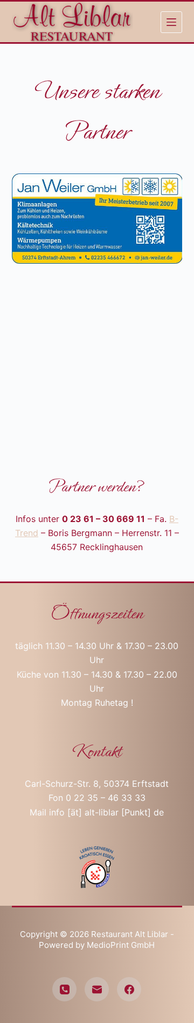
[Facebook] (129, 989)
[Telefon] (64, 989)
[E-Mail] (97, 989)
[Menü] (171, 22)
